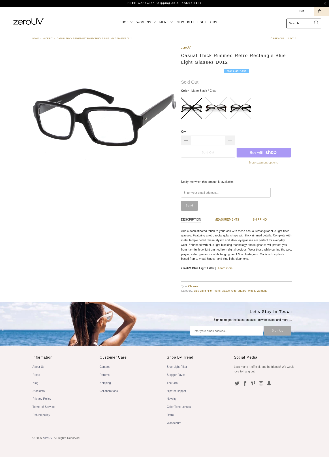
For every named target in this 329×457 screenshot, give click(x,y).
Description (191, 219)
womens (262, 290)
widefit (252, 290)
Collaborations (109, 391)
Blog (35, 383)
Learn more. (225, 268)
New (180, 22)
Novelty (172, 398)
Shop (125, 22)
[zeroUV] (28, 21)
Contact (105, 366)
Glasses (193, 286)
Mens (164, 22)
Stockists (38, 391)
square (242, 290)
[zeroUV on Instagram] (261, 384)
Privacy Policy (41, 398)
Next (291, 38)
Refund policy (41, 415)
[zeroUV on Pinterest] (253, 384)
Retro (170, 415)
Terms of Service (43, 406)
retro (234, 290)
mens (217, 290)
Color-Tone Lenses (179, 406)
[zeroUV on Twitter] (237, 384)
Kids (213, 22)
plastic (226, 290)
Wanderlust (174, 423)
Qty (183, 131)
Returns (105, 374)
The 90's (172, 383)
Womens (144, 22)
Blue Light (196, 22)
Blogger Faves (176, 374)
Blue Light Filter (203, 290)
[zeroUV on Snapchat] (269, 384)
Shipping (260, 219)
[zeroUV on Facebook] (245, 384)
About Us (38, 366)
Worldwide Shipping (149, 3)
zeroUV (186, 47)
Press (36, 374)
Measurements (226, 219)
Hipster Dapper (176, 391)
